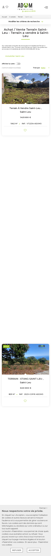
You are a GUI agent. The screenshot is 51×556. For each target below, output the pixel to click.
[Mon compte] (3, 7)
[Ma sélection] (7, 7)
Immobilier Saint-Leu (14, 56)
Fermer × (43, 508)
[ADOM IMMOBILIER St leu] (26, 7)
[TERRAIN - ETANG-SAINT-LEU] (25, 359)
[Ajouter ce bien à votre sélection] (25, 131)
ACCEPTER (34, 550)
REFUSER (16, 550)
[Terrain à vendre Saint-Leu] (25, 88)
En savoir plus (31, 542)
